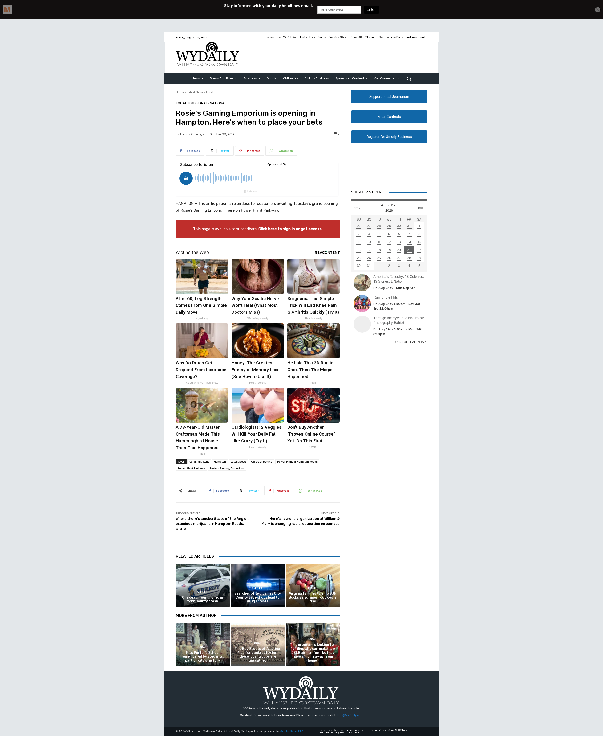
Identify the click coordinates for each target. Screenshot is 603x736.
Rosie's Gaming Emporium (227, 468)
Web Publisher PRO (291, 731)
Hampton (220, 461)
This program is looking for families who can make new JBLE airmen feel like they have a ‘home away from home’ (312, 652)
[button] (409, 78)
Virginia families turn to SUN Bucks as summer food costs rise (313, 598)
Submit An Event (367, 192)
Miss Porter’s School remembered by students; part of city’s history (202, 657)
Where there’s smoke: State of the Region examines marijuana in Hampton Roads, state (212, 524)
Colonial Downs (199, 461)
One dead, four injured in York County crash (202, 600)
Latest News (195, 92)
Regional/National (209, 103)
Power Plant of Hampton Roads (297, 461)
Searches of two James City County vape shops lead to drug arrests (257, 598)
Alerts (202, 592)
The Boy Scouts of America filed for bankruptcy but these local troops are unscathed (257, 654)
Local (209, 92)
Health (312, 588)
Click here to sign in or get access (290, 229)
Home (180, 92)
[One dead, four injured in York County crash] (203, 585)
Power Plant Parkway (191, 468)
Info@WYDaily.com (350, 715)
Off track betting (262, 461)
